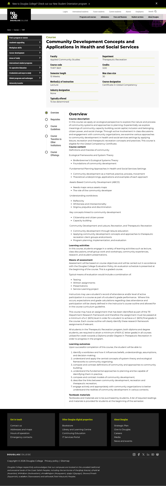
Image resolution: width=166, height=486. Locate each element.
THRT (23, 30)
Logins (65, 12)
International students (80, 12)
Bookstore (67, 425)
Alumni (128, 12)
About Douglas (153, 17)
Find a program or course (18, 38)
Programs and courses (88, 17)
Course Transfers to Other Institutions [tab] (56, 141)
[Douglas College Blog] (157, 455)
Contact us (16, 425)
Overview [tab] (55, 112)
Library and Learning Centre (76, 429)
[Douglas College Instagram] (134, 455)
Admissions (105, 17)
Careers (118, 433)
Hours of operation (20, 433)
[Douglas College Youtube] (152, 455)
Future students (98, 12)
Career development (16, 53)
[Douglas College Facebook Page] (138, 455)
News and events (123, 441)
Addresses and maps (21, 429)
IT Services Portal (71, 437)
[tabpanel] (112, 259)
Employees (140, 12)
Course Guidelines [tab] (55, 128)
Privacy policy (52, 461)
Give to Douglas (122, 429)
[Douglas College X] (143, 455)
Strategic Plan (121, 425)
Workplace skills (15, 48)
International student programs (20, 63)
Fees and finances (120, 17)
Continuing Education (73, 433)
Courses (16, 30)
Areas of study (14, 58)
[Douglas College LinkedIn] (148, 455)
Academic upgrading (16, 43)
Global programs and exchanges (21, 78)
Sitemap (65, 461)
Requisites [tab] (55, 119)
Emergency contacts (21, 437)
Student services (137, 17)
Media (117, 437)
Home (9, 30)
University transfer (16, 83)
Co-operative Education (18, 68)
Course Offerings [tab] (55, 154)
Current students (115, 12)
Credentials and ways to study (20, 73)
